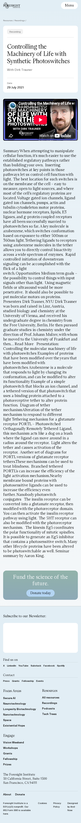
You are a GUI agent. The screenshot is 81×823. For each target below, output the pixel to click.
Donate (20, 794)
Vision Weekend (13, 742)
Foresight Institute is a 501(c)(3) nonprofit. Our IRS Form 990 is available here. (17, 808)
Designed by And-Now (72, 806)
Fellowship (28, 681)
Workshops (10, 748)
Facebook (49, 665)
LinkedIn (11, 665)
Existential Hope (14, 725)
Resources (8, 20)
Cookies (42, 803)
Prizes (7, 764)
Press (6, 681)
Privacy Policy (57, 804)
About (7, 794)
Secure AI (9, 698)
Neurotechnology (14, 703)
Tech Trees (49, 714)
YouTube (23, 665)
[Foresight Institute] (11, 5)
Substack (36, 665)
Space (7, 720)
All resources (50, 697)
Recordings (20, 20)
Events (40, 681)
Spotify (61, 665)
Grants (15, 681)
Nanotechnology (14, 714)
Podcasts (48, 708)
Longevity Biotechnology (19, 709)
